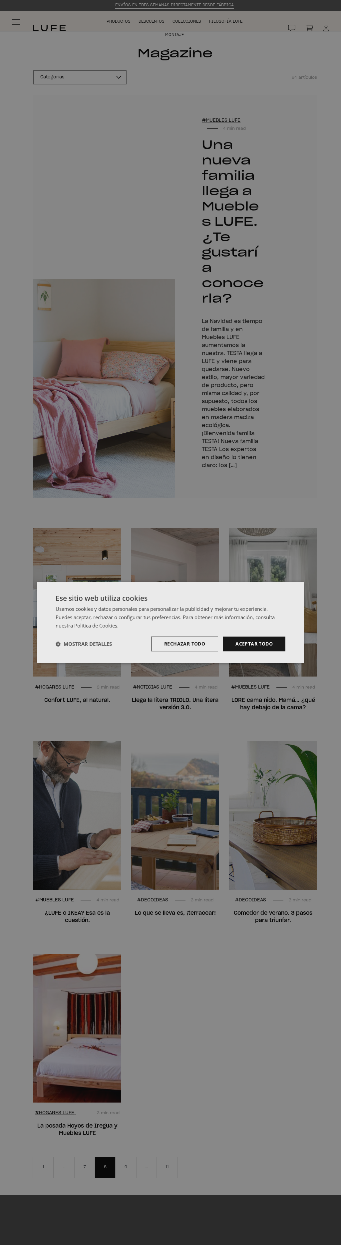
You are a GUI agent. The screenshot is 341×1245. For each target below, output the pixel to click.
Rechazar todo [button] (184, 644)
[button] (84, 644)
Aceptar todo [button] (254, 644)
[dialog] (170, 622)
